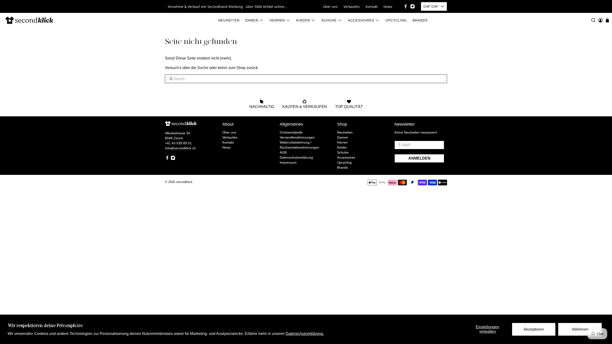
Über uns (330, 6)
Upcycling (396, 20)
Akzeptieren (534, 329)
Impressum (288, 162)
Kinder (303, 20)
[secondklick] (29, 20)
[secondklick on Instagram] (412, 6)
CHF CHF (430, 6)
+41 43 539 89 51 (178, 143)
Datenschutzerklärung (296, 157)
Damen (251, 20)
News (387, 6)
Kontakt (372, 6)
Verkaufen (352, 6)
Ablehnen (580, 329)
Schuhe (329, 20)
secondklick (184, 182)
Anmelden (419, 158)
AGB (283, 152)
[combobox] (306, 79)
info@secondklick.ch (180, 148)
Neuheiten (229, 20)
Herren (277, 20)
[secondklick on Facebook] (405, 6)
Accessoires (361, 20)
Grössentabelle (291, 132)
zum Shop (237, 68)
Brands (420, 20)
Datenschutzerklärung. (305, 334)
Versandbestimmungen (297, 137)
